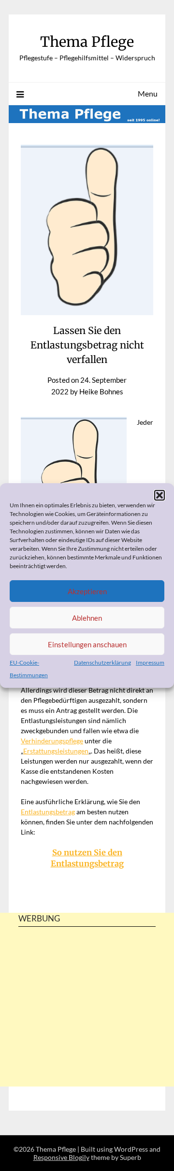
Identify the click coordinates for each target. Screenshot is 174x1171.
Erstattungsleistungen (55, 751)
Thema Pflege (87, 42)
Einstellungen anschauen (87, 644)
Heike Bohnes (101, 391)
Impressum (150, 662)
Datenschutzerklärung (102, 662)
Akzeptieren (87, 591)
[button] (159, 495)
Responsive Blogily (61, 1157)
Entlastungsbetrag (48, 812)
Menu (148, 93)
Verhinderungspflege (52, 741)
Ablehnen (87, 617)
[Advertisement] (87, 1023)
